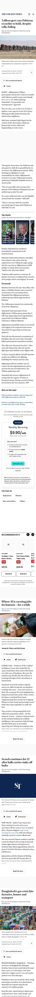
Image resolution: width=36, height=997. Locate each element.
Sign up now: (5, 31)
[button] (29, 14)
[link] (12, 14)
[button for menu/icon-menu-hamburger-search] (33, 14)
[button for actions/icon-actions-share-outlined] (31, 72)
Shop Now (8, 574)
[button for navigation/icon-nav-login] (29, 14)
